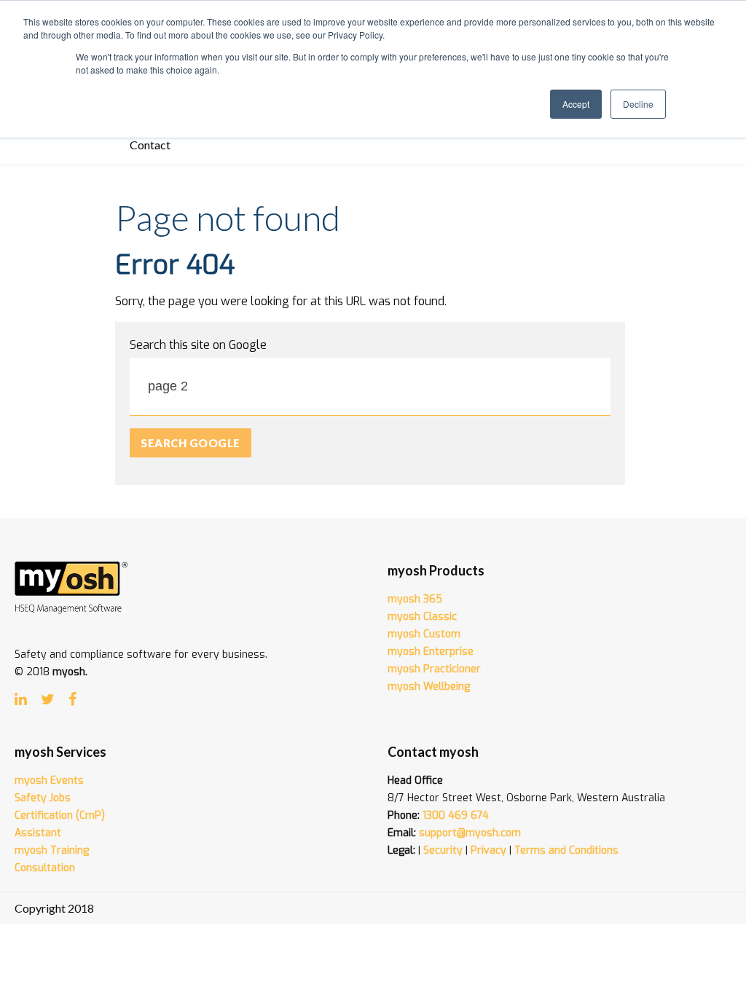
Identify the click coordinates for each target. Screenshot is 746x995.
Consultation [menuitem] (45, 868)
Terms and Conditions (566, 850)
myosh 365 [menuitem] (415, 599)
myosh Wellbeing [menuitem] (429, 686)
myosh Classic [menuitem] (422, 617)
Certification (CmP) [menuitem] (60, 815)
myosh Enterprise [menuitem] (431, 651)
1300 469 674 (456, 815)
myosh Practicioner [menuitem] (434, 669)
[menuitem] (150, 145)
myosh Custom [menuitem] (424, 634)
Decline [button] (638, 104)
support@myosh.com (470, 833)
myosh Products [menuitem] (436, 570)
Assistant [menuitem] (38, 833)
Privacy (488, 850)
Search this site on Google (198, 345)
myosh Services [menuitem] (60, 752)
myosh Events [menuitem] (49, 780)
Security (443, 850)
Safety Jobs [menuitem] (43, 798)
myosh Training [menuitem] (52, 850)
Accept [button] (575, 104)
